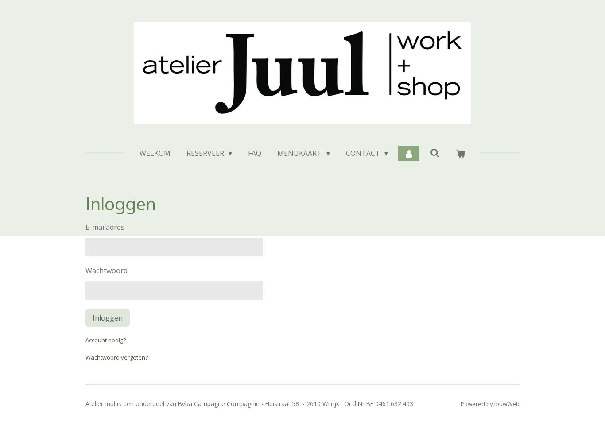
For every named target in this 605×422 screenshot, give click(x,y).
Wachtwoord (106, 270)
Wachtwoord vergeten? (116, 357)
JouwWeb (507, 404)
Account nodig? (105, 340)
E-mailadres (104, 227)
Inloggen (108, 318)
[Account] (408, 153)
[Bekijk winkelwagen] (460, 153)
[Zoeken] (434, 153)
